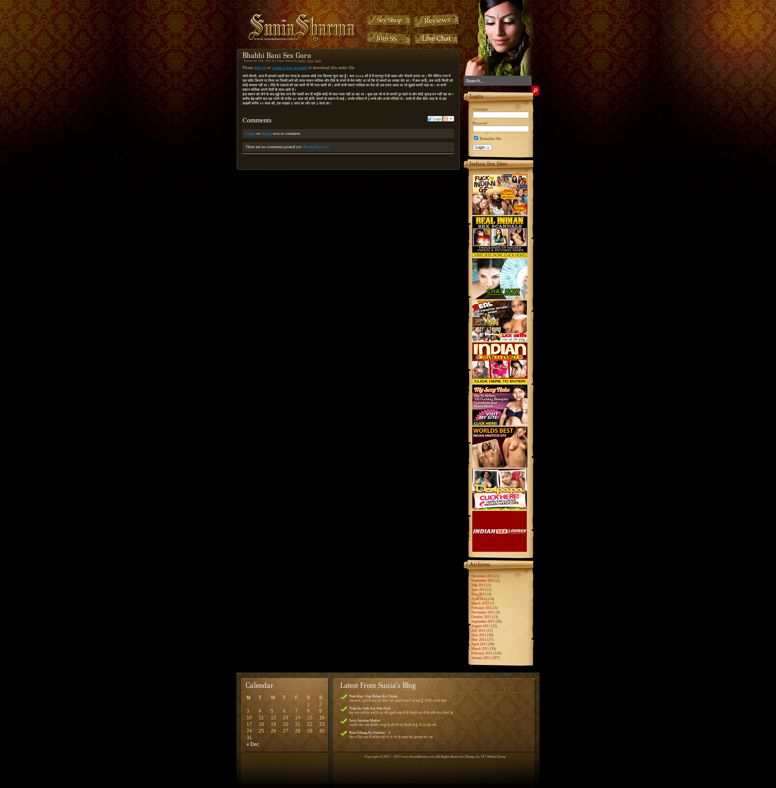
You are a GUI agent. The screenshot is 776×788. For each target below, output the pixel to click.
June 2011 (478, 635)
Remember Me (490, 139)
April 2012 (479, 599)
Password (480, 123)
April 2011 (479, 644)
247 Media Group (493, 756)
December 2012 (482, 576)
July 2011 (478, 630)
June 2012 (478, 590)
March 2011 (480, 649)
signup (266, 133)
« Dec (252, 744)
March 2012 (480, 603)
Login (251, 133)
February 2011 (482, 653)
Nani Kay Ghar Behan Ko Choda (373, 696)
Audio (301, 60)
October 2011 (481, 617)
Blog (310, 60)
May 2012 (478, 594)
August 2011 (480, 626)
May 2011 (478, 639)
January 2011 (481, 658)
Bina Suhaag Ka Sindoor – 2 (369, 732)
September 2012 (483, 580)
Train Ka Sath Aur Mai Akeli (370, 708)
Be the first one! (316, 146)
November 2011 (483, 612)
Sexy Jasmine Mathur (364, 720)
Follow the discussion (448, 118)
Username (480, 109)
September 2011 (483, 621)
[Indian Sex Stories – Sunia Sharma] (297, 21)
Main (318, 60)
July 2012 (478, 585)
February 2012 (482, 608)
